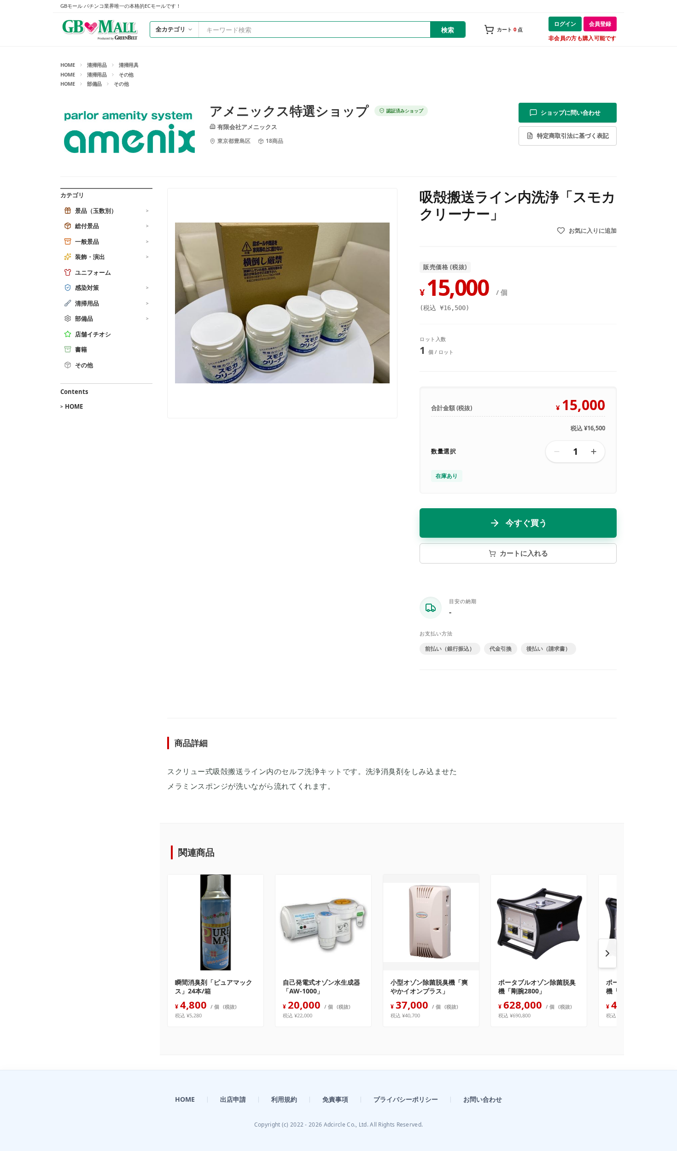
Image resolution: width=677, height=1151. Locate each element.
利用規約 (284, 1099)
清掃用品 (97, 64)
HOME (67, 64)
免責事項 (335, 1099)
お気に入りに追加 (593, 230)
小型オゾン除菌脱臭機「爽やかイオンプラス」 (429, 986)
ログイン (565, 24)
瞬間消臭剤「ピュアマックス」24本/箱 (213, 986)
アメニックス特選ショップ (289, 111)
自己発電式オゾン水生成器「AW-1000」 (321, 986)
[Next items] (607, 953)
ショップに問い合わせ (571, 112)
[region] (392, 953)
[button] (282, 303)
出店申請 (233, 1099)
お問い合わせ (482, 1099)
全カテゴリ (171, 29)
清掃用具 (129, 64)
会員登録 (600, 24)
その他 (126, 74)
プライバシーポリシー (406, 1099)
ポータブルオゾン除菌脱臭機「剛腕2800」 (537, 986)
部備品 (94, 83)
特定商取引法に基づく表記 (573, 135)
